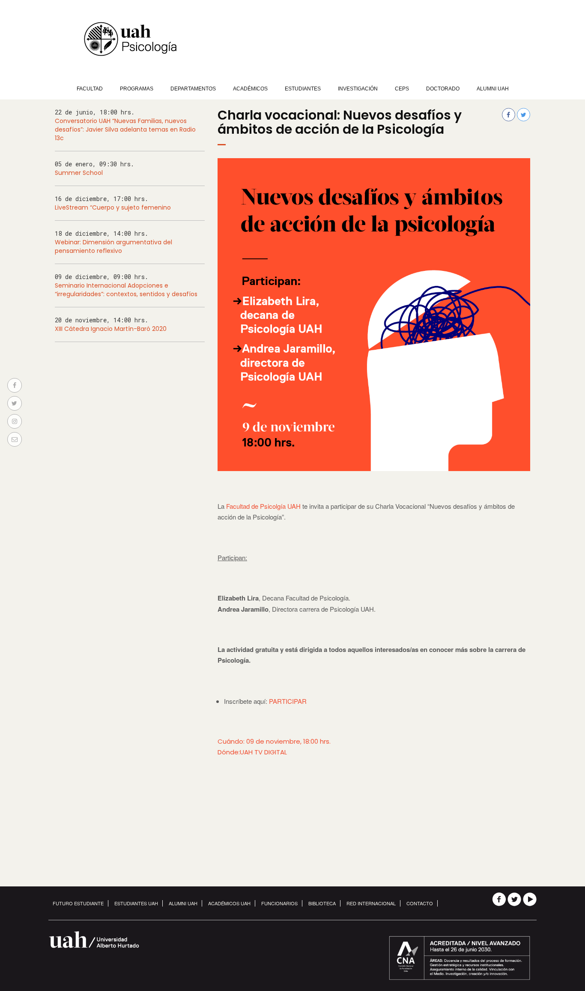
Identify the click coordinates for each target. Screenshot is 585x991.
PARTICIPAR (288, 701)
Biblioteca (322, 903)
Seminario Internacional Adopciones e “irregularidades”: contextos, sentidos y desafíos (126, 289)
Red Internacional (371, 903)
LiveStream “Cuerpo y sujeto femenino (113, 207)
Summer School (79, 172)
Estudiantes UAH (136, 903)
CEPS (402, 89)
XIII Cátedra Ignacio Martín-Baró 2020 (111, 328)
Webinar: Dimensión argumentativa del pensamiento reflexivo (113, 246)
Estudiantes (303, 89)
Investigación (358, 89)
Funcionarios (279, 903)
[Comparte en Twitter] (14, 403)
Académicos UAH (229, 903)
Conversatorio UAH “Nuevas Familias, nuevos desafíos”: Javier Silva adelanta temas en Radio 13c (125, 129)
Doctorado (443, 89)
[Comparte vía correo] (14, 439)
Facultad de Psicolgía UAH (263, 506)
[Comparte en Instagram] (14, 421)
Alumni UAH (493, 89)
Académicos (250, 89)
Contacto (419, 903)
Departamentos (193, 89)
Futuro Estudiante (78, 903)
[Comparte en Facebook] (14, 385)
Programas (136, 89)
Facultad (90, 89)
